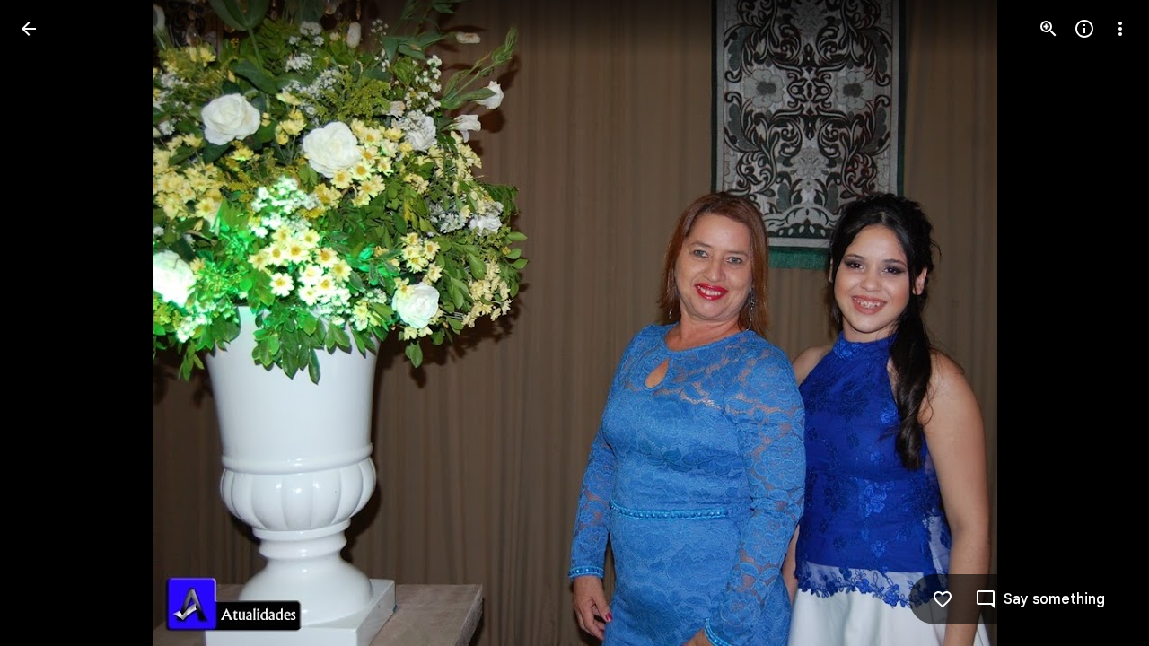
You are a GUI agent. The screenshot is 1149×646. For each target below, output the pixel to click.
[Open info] (1084, 29)
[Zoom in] (1048, 29)
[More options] (1120, 29)
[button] (50, 323)
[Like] (942, 599)
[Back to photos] (28, 28)
